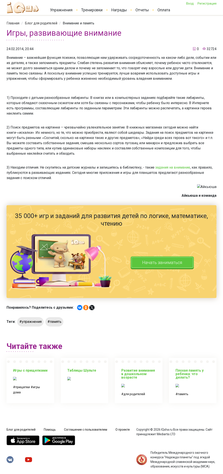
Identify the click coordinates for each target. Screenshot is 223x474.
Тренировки (92, 10)
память (183, 394)
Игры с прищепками (30, 370)
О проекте (122, 429)
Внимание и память (78, 23)
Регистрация (206, 3)
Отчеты (142, 10)
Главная (13, 23)
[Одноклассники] (85, 307)
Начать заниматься (162, 262)
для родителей (134, 394)
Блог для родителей (41, 23)
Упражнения (61, 10)
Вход (190, 3)
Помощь (50, 429)
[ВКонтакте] (79, 307)
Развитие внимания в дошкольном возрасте (138, 373)
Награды (119, 10)
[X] (92, 307)
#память (54, 322)
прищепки (22, 387)
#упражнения (30, 322)
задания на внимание (172, 167)
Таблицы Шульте (81, 370)
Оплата (163, 10)
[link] (13, 23)
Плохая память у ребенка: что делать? (190, 373)
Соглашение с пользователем (85, 429)
